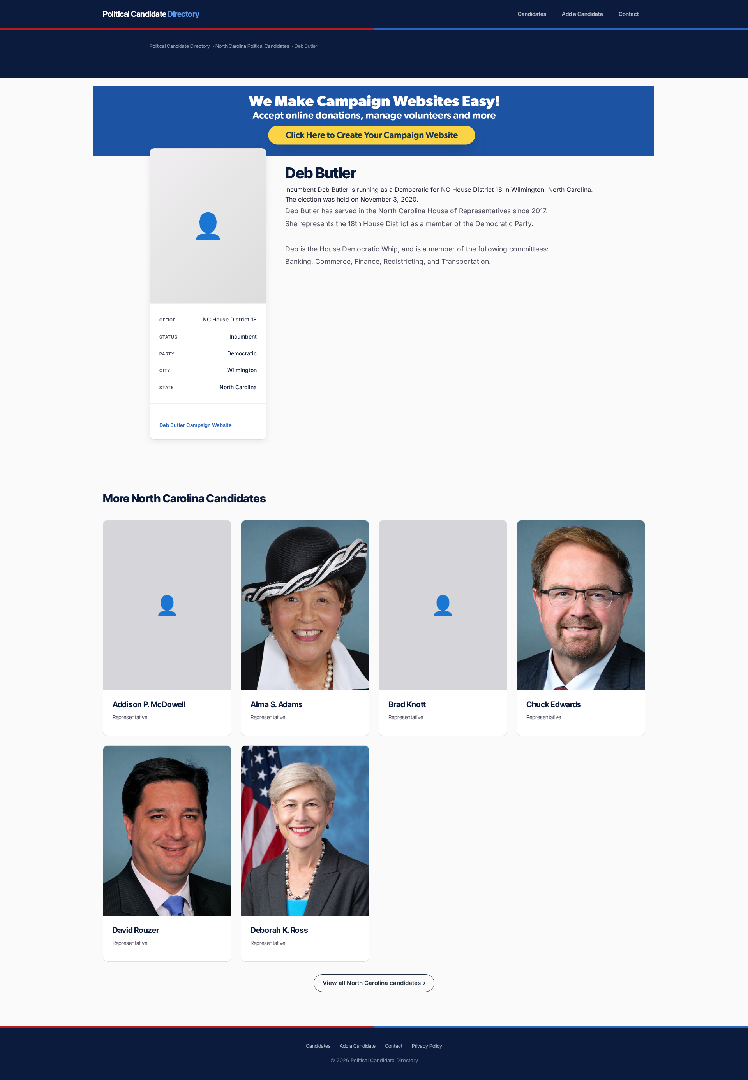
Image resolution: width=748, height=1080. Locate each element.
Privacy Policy (427, 1046)
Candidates (532, 14)
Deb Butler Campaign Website (195, 425)
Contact (629, 14)
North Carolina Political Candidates (252, 46)
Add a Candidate (582, 14)
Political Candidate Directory (180, 46)
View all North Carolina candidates (374, 983)
